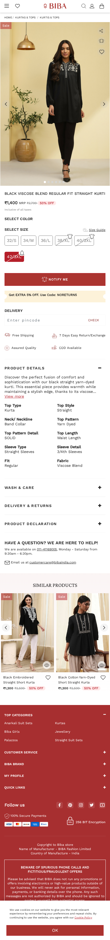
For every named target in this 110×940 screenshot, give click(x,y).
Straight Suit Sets (68, 740)
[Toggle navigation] (6, 6)
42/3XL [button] (14, 256)
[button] (92, 6)
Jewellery (62, 731)
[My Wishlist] (17, 6)
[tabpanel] (55, 104)
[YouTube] (102, 805)
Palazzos (11, 740)
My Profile (14, 776)
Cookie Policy (83, 917)
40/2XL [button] (84, 240)
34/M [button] (28, 240)
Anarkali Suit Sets (18, 723)
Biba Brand (14, 764)
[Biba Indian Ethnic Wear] (55, 6)
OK (55, 930)
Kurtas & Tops (25, 17)
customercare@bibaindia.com (52, 562)
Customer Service (21, 752)
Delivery (14, 310)
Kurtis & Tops (49, 17)
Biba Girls (11, 731)
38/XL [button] (63, 240)
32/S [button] (11, 240)
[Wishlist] (101, 52)
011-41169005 (47, 549)
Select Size (16, 229)
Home (8, 17)
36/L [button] (45, 240)
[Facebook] (59, 805)
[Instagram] (81, 805)
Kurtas (60, 723)
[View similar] (101, 41)
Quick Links (14, 787)
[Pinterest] (70, 805)
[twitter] (91, 805)
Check (93, 320)
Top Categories (18, 715)
